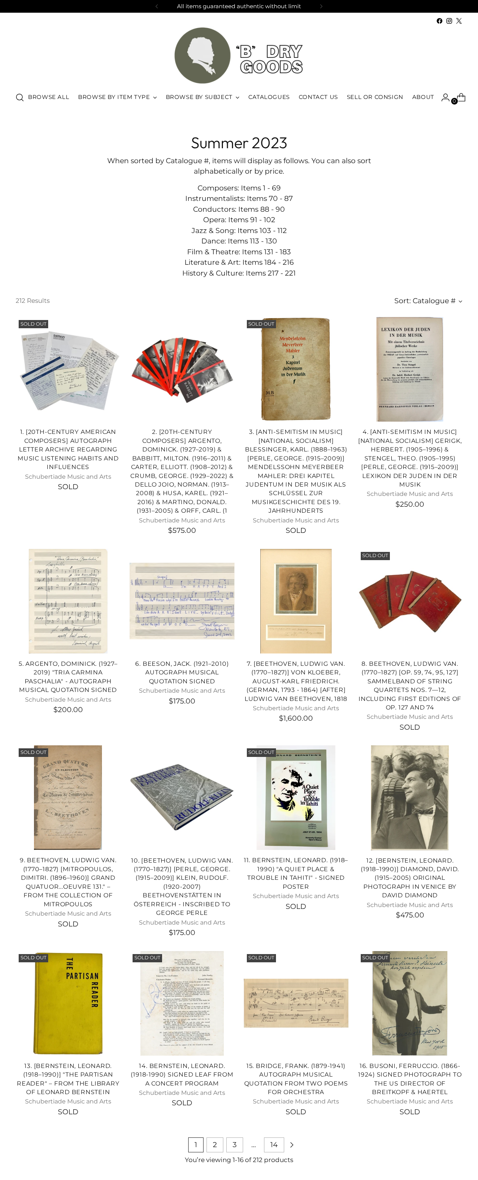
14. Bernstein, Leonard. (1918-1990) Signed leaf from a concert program (182, 1074)
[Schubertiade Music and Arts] (239, 55)
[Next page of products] (291, 1144)
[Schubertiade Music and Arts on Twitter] (459, 21)
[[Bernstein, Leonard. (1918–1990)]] (68, 1003)
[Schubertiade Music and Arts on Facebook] (439, 21)
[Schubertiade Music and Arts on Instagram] (449, 21)
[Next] (321, 6)
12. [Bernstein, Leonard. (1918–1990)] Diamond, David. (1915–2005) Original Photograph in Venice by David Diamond (410, 878)
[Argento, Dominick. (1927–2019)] (68, 601)
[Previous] (157, 6)
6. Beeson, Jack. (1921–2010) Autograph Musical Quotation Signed (182, 672)
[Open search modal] (19, 97)
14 (274, 1144)
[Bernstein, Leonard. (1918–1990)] (296, 797)
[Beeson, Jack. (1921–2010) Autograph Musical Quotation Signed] (182, 601)
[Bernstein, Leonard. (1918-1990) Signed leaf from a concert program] (182, 1003)
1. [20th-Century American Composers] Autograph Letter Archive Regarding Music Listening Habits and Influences (68, 449)
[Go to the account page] (442, 97)
